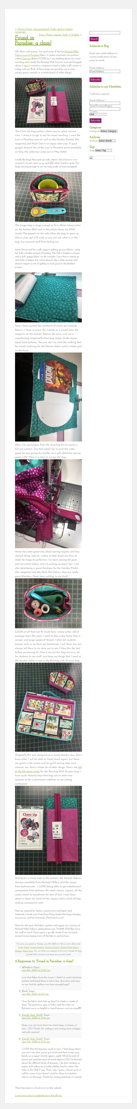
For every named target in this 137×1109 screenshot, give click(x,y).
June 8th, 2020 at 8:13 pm (35, 994)
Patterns (18, 951)
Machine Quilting (52, 947)
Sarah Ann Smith (32, 1015)
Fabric (26, 947)
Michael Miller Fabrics (69, 947)
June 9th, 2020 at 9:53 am (36, 1042)
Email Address (97, 68)
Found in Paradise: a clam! (33, 40)
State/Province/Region (101, 106)
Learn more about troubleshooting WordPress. (38, 1095)
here (26, 65)
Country (94, 111)
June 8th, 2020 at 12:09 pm (36, 970)
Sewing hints (28, 951)
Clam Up (26, 59)
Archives (94, 141)
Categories (95, 131)
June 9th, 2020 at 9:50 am (36, 1018)
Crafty (20, 947)
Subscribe (95, 79)
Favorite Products (37, 947)
